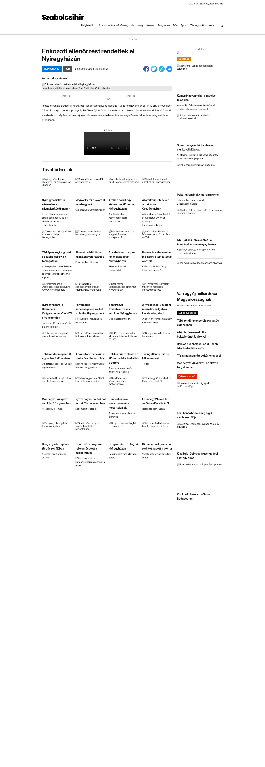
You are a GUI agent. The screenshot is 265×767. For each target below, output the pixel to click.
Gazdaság (137, 25)
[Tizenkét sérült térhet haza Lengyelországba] (90, 238)
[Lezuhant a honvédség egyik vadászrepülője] (200, 395)
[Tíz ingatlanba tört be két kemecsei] (157, 340)
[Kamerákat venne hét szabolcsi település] (200, 77)
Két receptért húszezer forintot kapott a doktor (157, 446)
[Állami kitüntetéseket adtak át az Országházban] (157, 186)
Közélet (150, 25)
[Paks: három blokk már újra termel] (200, 177)
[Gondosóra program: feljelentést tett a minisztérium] (90, 430)
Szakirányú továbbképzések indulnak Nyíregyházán (123, 309)
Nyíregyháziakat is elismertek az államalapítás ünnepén (56, 204)
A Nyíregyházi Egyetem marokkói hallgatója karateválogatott (156, 309)
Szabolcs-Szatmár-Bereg (113, 25)
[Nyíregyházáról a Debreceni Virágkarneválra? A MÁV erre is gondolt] (57, 291)
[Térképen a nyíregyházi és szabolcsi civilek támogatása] (57, 238)
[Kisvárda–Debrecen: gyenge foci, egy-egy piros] (200, 436)
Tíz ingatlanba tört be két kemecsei (155, 356)
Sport (184, 25)
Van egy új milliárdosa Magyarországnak (197, 297)
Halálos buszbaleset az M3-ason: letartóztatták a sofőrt (157, 256)
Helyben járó (88, 25)
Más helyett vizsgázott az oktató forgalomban (56, 401)
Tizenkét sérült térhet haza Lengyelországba (89, 254)
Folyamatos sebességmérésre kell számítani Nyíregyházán (90, 309)
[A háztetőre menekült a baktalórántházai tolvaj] (90, 340)
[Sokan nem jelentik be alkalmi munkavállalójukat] (200, 127)
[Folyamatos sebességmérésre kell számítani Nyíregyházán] (90, 291)
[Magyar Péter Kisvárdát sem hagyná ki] (90, 186)
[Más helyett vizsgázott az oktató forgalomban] (57, 385)
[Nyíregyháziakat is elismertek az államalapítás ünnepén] (57, 186)
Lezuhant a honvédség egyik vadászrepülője (195, 415)
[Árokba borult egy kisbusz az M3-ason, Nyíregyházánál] (124, 186)
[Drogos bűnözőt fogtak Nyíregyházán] (124, 430)
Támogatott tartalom (202, 25)
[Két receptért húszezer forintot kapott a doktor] (157, 430)
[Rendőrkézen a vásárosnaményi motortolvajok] (124, 385)
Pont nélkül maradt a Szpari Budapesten (194, 496)
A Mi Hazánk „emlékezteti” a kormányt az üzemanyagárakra (196, 242)
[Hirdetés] (131, 99)
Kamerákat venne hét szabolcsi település (196, 97)
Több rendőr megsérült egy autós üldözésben (56, 356)
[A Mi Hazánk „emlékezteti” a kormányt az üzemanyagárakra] (200, 222)
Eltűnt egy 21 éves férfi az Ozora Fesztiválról (156, 401)
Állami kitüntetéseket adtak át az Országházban (155, 204)
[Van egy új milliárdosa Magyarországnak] (200, 275)
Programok (164, 25)
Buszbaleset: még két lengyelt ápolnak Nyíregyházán (122, 256)
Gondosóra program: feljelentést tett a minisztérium (88, 448)
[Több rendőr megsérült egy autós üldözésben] (57, 340)
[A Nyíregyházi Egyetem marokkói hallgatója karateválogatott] (157, 291)
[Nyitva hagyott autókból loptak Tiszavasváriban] (90, 385)
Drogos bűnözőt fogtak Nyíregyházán (123, 446)
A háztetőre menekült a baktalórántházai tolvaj (89, 356)
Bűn (175, 25)
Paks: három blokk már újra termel (198, 194)
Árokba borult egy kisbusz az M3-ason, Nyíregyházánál (121, 204)
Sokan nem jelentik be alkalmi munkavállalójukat (195, 147)
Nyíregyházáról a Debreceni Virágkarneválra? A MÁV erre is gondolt (57, 311)
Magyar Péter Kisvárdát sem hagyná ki (90, 202)
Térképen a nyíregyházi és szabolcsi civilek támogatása (56, 256)
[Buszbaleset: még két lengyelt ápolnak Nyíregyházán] (124, 238)
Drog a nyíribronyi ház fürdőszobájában (55, 446)
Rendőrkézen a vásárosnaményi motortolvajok (119, 403)
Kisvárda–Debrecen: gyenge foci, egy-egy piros (197, 455)
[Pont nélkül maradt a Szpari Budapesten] (200, 476)
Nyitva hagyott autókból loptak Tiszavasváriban (90, 401)
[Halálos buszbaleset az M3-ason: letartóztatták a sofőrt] (157, 238)
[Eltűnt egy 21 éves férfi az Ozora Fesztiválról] (157, 385)
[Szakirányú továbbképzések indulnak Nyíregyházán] (124, 291)
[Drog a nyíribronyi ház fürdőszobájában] (57, 430)
